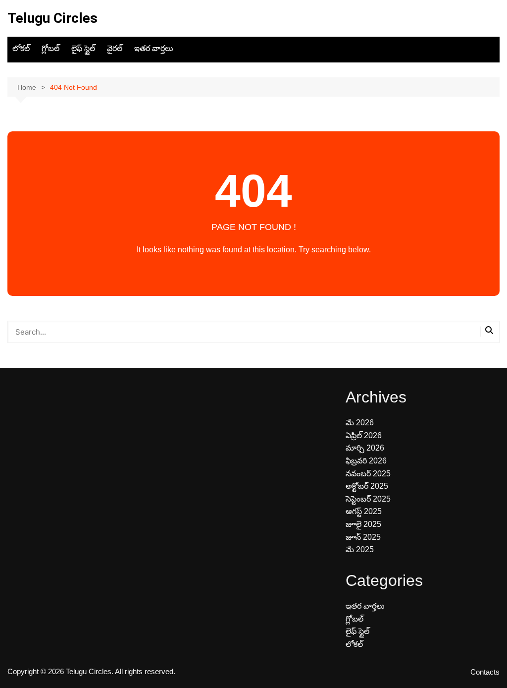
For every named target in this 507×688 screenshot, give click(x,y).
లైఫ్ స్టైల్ (83, 48)
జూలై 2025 (363, 524)
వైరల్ (114, 48)
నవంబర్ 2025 (368, 473)
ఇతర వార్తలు (153, 48)
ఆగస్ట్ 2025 (364, 511)
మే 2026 (360, 422)
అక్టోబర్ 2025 (367, 486)
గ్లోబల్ (50, 48)
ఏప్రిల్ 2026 (364, 435)
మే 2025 (360, 549)
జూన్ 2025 (363, 537)
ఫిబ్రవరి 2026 (366, 461)
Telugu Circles (52, 18)
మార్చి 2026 (365, 448)
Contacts (485, 672)
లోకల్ (21, 48)
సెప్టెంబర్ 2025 (368, 499)
